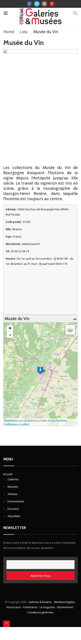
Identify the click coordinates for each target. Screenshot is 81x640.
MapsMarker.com (14, 420)
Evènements (16, 501)
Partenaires (30, 607)
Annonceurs (13, 607)
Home (8, 31)
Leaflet (28, 420)
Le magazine (47, 607)
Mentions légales (64, 602)
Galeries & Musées (40, 602)
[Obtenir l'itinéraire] (75, 318)
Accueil (7, 474)
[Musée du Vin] (40, 370)
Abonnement (65, 607)
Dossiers (13, 509)
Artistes (12, 494)
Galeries (13, 479)
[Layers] (70, 329)
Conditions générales (40, 612)
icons (35, 420)
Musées (13, 487)
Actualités (14, 516)
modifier (24, 424)
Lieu (24, 31)
